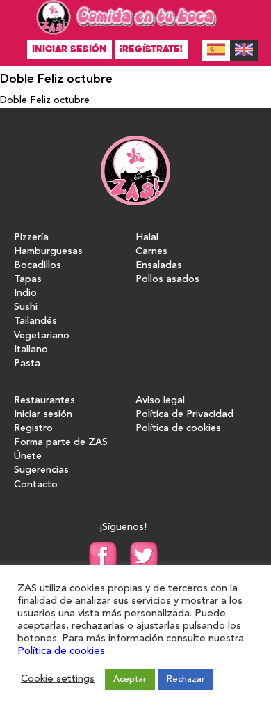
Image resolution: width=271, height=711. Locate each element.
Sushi (26, 307)
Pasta (27, 364)
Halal (147, 238)
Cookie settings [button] (58, 679)
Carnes (151, 252)
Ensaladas (159, 265)
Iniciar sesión (69, 49)
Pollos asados (167, 279)
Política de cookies (178, 428)
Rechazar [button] (186, 679)
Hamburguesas (48, 252)
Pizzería (31, 238)
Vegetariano (41, 336)
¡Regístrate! (151, 49)
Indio (25, 293)
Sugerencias (41, 470)
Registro (33, 428)
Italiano (31, 350)
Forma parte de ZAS (61, 442)
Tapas (28, 279)
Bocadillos (37, 265)
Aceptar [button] (130, 679)
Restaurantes (44, 401)
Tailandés (35, 321)
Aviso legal (160, 401)
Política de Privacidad (184, 414)
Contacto (36, 485)
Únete (28, 456)
